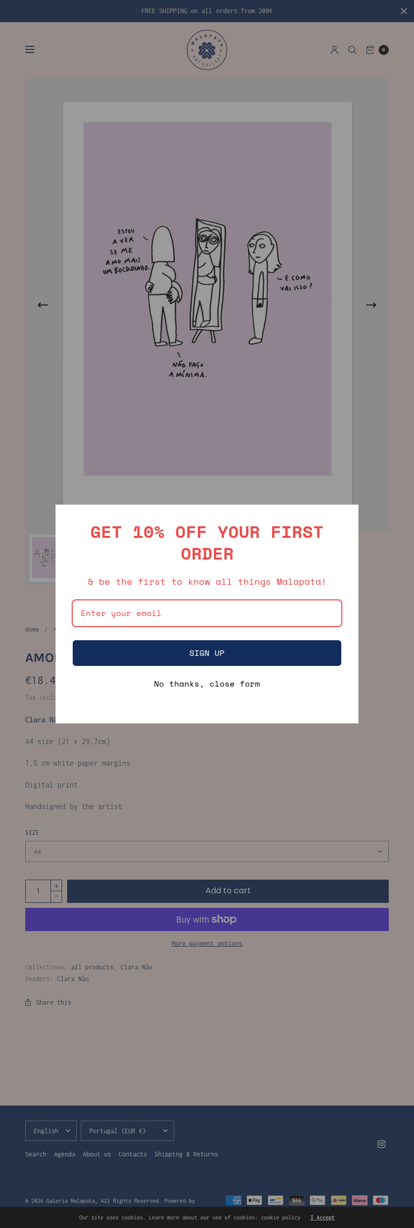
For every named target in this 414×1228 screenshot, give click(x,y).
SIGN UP (207, 653)
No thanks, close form (207, 684)
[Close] (346, 517)
